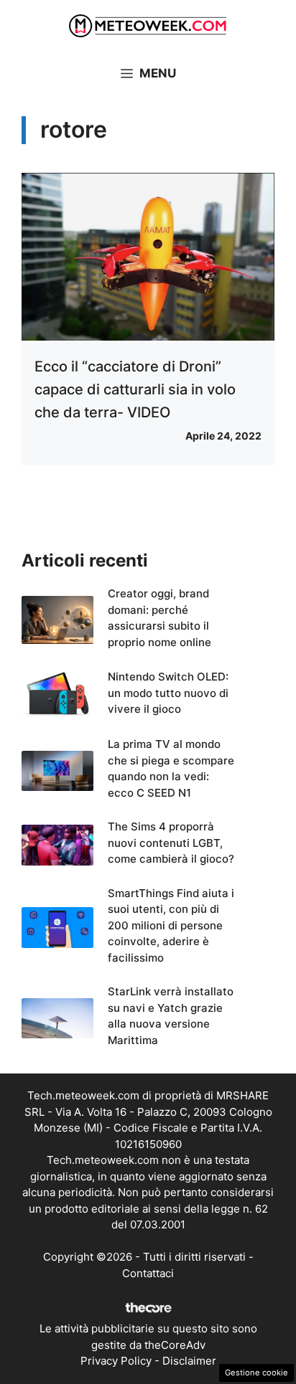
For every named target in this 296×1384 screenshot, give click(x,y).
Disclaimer (189, 1361)
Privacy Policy (116, 1361)
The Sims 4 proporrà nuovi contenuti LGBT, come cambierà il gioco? (171, 843)
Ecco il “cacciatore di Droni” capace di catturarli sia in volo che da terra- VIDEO (135, 389)
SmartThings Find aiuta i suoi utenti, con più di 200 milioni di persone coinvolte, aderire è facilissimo (171, 925)
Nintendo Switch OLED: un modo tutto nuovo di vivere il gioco (168, 693)
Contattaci (148, 1273)
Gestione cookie (256, 1373)
